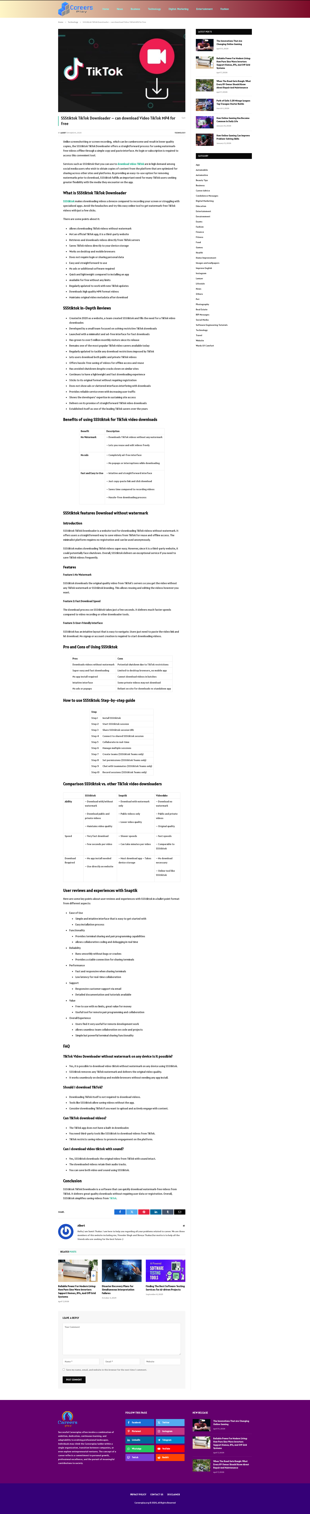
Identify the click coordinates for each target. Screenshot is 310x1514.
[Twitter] (47, 158)
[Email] (47, 183)
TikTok (112, 1198)
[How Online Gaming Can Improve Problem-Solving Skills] (205, 140)
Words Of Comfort (205, 345)
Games (199, 247)
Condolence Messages (207, 195)
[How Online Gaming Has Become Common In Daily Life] (205, 122)
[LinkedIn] (47, 166)
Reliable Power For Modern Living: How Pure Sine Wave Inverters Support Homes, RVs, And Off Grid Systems (77, 1291)
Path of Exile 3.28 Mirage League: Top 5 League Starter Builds (233, 102)
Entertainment (204, 9)
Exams (199, 221)
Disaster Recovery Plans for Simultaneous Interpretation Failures (118, 1289)
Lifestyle (200, 283)
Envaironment (203, 216)
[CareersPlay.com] (75, 9)
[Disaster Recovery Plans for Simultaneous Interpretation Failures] (121, 1271)
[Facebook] (47, 150)
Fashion (224, 9)
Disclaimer (173, 1494)
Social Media (202, 319)
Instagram (201, 273)
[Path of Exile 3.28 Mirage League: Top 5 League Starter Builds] (205, 105)
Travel (199, 335)
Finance (200, 231)
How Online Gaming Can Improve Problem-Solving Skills (233, 137)
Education (201, 206)
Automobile (202, 169)
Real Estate (201, 309)
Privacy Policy (138, 1494)
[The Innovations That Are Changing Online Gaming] (205, 45)
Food (198, 242)
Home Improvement (206, 257)
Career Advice (203, 190)
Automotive (202, 175)
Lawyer (199, 278)
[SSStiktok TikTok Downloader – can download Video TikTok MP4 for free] (121, 70)
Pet (197, 299)
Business (135, 9)
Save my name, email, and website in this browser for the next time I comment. (106, 1369)
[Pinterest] (47, 175)
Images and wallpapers (207, 262)
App (198, 164)
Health (199, 252)
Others (199, 293)
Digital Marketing (178, 9)
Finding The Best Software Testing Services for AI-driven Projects (165, 1287)
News (120, 9)
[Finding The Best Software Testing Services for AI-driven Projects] (165, 1271)
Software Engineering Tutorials (211, 325)
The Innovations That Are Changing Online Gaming (229, 42)
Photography (202, 304)
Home (105, 9)
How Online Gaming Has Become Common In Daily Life (233, 120)
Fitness (199, 237)
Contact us (156, 1494)
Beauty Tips (202, 180)
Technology (154, 9)
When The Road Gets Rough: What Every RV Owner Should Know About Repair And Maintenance (234, 84)
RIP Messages (202, 314)
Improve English (204, 268)
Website (200, 340)
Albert (63, 133)
